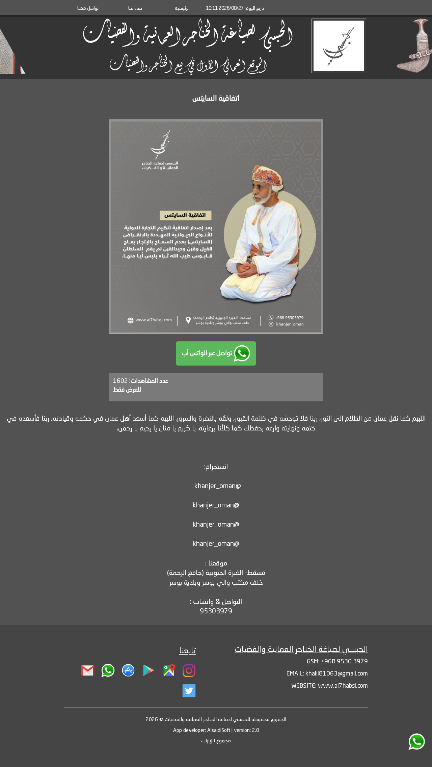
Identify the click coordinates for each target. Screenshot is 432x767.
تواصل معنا (88, 8)
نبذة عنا (135, 8)
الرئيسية (182, 8)
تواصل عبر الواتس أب (208, 353)
